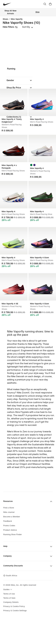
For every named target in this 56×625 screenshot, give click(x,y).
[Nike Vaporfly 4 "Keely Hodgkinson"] (14, 102)
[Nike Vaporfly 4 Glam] (42, 240)
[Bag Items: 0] (50, 4)
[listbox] (27, 27)
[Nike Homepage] (7, 4)
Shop (37, 12)
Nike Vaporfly (17, 19)
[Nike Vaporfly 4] (42, 102)
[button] (20, 80)
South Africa (11, 576)
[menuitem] (8, 589)
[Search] (44, 4)
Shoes (5, 19)
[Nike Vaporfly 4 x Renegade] (14, 148)
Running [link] (11, 69)
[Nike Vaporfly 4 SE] (14, 287)
